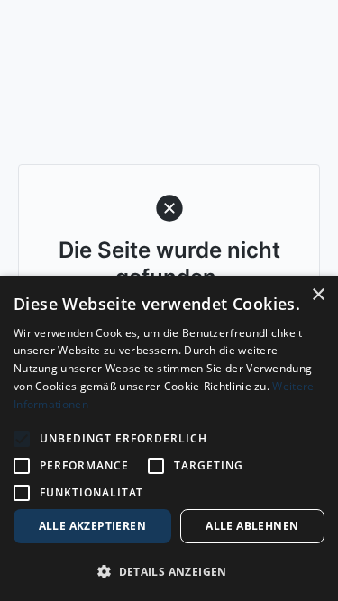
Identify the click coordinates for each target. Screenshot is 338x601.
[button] (169, 571)
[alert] (169, 438)
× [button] (317, 295)
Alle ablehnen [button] (252, 525)
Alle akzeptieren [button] (92, 525)
